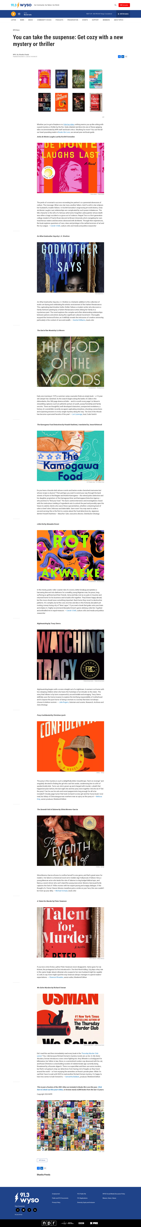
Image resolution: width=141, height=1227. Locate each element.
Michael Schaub (62, 891)
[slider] (22, 14)
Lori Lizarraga (77, 414)
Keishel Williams (79, 320)
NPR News (16, 30)
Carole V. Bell (55, 226)
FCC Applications (82, 1198)
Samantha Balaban (72, 1077)
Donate (125, 5)
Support (95, 20)
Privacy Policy (56, 1202)
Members (106, 20)
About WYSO (118, 20)
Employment (56, 1194)
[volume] (19, 14)
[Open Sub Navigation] (17, 20)
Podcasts (59, 20)
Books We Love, (64, 132)
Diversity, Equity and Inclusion (86, 1202)
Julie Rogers (64, 702)
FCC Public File (81, 1194)
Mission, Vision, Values (109, 1198)
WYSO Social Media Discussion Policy (114, 1194)
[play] (13, 14)
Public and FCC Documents (60, 1198)
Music (30, 20)
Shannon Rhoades (56, 977)
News (22, 20)
